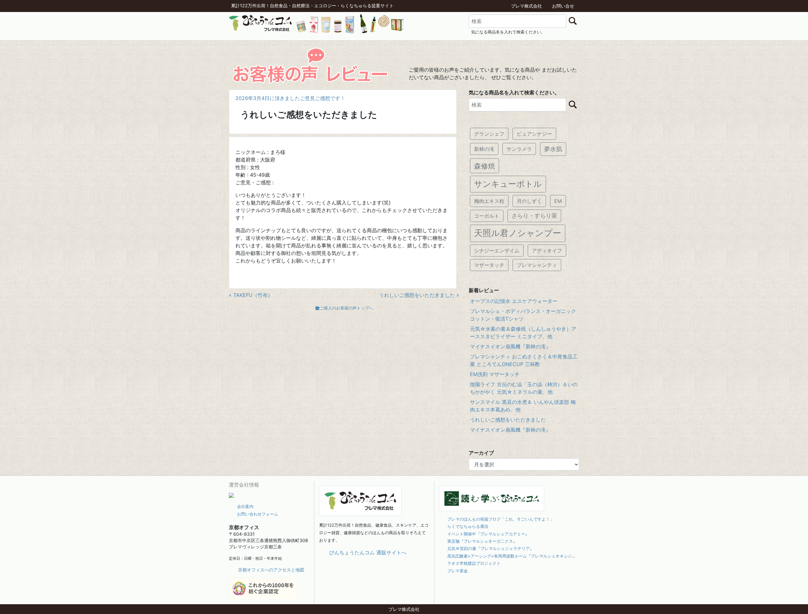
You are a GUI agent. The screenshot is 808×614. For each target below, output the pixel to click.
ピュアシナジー (534, 134)
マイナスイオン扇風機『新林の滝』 (510, 346)
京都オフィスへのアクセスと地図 (271, 569)
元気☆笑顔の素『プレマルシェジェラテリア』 (490, 548)
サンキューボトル (508, 184)
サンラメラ (519, 149)
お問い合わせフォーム (257, 514)
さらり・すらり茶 (534, 215)
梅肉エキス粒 (489, 201)
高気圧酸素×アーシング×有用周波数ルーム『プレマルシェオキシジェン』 (515, 555)
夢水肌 (553, 149)
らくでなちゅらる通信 (467, 526)
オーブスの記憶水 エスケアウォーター (513, 301)
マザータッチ (489, 265)
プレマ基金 (457, 570)
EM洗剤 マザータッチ (495, 374)
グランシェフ (489, 134)
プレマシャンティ (537, 265)
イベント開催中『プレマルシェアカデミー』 (488, 533)
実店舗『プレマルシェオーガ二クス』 (482, 541)
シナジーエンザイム (497, 250)
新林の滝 (484, 149)
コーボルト (486, 216)
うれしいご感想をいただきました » (419, 295)
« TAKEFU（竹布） (251, 295)
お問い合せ (563, 6)
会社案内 (245, 506)
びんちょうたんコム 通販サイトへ (368, 552)
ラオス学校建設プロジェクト (474, 563)
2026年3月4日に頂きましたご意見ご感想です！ (290, 98)
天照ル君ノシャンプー (517, 233)
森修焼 (484, 166)
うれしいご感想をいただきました (508, 419)
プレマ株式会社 (526, 6)
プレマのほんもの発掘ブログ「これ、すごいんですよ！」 (500, 519)
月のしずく (529, 201)
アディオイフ (547, 250)
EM (558, 201)
